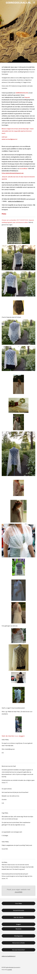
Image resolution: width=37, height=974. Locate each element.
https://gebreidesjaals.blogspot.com (12, 173)
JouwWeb (18, 892)
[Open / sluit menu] (34, 2)
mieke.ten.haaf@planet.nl (16, 201)
